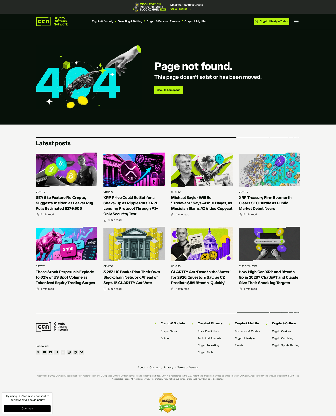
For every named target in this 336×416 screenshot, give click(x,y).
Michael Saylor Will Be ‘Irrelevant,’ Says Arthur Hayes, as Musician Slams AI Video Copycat (202, 203)
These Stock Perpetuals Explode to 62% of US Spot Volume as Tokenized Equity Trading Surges (65, 277)
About (141, 367)
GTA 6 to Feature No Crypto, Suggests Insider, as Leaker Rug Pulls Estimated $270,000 (64, 203)
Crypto (41, 191)
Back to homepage (168, 90)
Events (239, 345)
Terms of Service (188, 367)
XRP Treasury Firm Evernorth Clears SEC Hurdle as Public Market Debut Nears (265, 203)
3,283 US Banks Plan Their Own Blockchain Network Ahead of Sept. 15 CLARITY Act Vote (131, 277)
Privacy (168, 367)
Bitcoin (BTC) (248, 266)
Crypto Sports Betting (285, 345)
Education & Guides (247, 331)
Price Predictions (209, 331)
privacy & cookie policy (30, 400)
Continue (27, 408)
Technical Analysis (209, 338)
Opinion (165, 338)
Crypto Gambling (282, 338)
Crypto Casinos (281, 331)
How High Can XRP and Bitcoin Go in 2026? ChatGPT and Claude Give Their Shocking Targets (268, 277)
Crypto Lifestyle (245, 338)
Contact (155, 367)
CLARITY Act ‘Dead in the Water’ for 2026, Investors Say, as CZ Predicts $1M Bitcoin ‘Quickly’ (201, 277)
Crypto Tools (205, 352)
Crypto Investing (208, 345)
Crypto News (169, 331)
